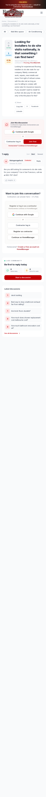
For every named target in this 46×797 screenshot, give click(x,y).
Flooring (26, 63)
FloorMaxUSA (35, 63)
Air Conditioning (35, 32)
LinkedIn (19, 111)
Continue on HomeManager (23, 237)
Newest (40, 154)
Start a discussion (23, 277)
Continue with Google (25, 132)
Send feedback (27, 7)
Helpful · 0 (11, 180)
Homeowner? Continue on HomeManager (23, 146)
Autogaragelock (16, 160)
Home (4, 21)
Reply (39, 161)
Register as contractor (23, 231)
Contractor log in (13, 142)
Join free (32, 142)
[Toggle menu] (41, 12)
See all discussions (11, 333)
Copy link (19, 106)
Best (33, 154)
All (5, 32)
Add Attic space (17, 32)
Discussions (12, 21)
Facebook (34, 106)
